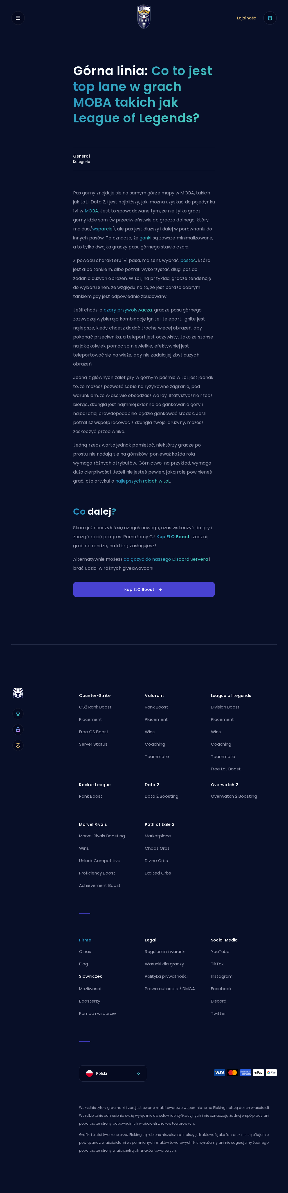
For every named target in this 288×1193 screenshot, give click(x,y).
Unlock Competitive (99, 861)
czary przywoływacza (128, 310)
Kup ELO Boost (173, 536)
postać (188, 260)
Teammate (157, 756)
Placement (90, 719)
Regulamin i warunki (165, 951)
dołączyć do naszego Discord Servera (166, 559)
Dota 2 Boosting (161, 796)
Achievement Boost (100, 885)
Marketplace (158, 836)
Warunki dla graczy (164, 964)
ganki (146, 238)
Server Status (93, 744)
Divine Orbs (156, 861)
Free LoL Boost (226, 769)
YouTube (220, 951)
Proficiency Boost (97, 873)
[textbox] (113, 1073)
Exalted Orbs (158, 873)
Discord (218, 1001)
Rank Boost (156, 707)
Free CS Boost (94, 732)
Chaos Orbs (157, 848)
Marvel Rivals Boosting (102, 836)
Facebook (221, 989)
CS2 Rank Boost (95, 707)
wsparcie (102, 229)
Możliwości (90, 989)
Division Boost (225, 707)
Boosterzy (89, 1001)
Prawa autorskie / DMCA (170, 989)
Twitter (218, 1013)
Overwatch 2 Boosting (234, 796)
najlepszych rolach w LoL (142, 481)
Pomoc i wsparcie (97, 1013)
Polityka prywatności (166, 976)
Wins (150, 732)
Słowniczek (90, 976)
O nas (85, 951)
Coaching (155, 744)
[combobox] (113, 1073)
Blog (83, 964)
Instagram (222, 976)
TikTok (217, 964)
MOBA (91, 211)
